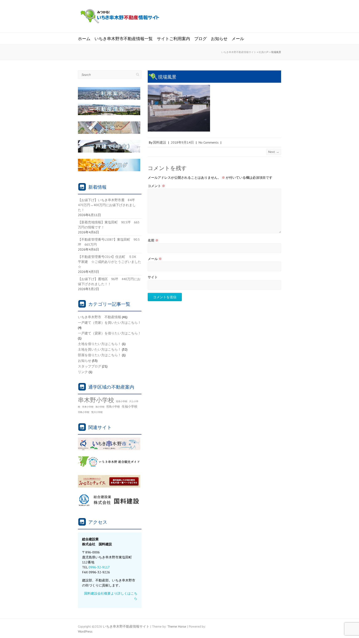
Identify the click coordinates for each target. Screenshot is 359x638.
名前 (153, 240)
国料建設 (159, 142)
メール (238, 38)
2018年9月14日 (182, 142)
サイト (153, 277)
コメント (156, 186)
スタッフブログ (89, 366)
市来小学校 (87, 406)
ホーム (84, 38)
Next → (273, 152)
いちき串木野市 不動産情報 (99, 317)
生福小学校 (129, 406)
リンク (83, 372)
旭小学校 (100, 406)
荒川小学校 (97, 412)
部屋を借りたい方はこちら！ (99, 355)
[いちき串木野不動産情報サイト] (120, 17)
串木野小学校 (96, 400)
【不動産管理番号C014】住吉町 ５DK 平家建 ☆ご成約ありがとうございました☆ (109, 262)
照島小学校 (113, 406)
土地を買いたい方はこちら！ (99, 349)
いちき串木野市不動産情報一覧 (124, 38)
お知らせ (219, 38)
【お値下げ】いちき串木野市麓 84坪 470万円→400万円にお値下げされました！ (108, 205)
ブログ (200, 38)
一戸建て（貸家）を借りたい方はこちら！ (109, 333)
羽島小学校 (83, 412)
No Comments (208, 142)
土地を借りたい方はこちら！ (99, 344)
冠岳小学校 (121, 401)
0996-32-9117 (99, 567)
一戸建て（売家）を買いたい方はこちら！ (109, 322)
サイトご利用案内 (173, 38)
